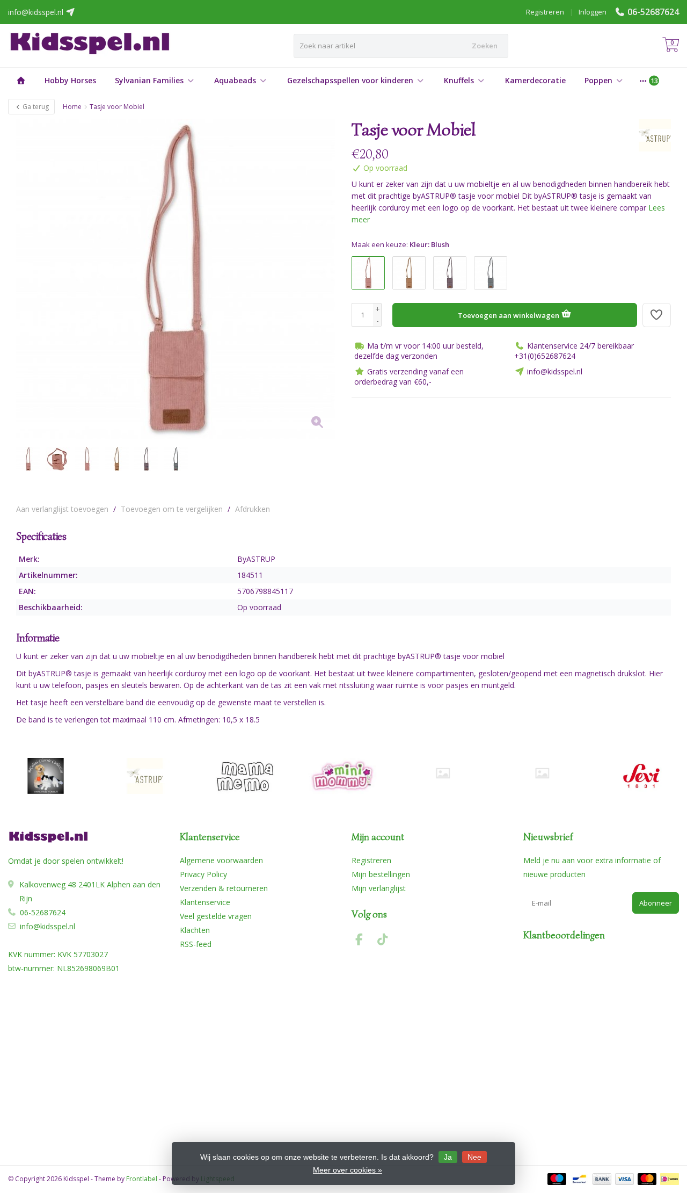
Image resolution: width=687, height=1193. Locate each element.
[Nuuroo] (442, 773)
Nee (474, 1157)
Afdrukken (252, 509)
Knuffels (459, 80)
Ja (448, 1157)
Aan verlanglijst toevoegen (62, 509)
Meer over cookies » (347, 1170)
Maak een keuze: (400, 244)
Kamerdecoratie (535, 80)
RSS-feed (195, 944)
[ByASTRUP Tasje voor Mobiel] (175, 279)
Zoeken (485, 45)
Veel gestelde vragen (216, 916)
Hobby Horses (70, 80)
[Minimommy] (343, 776)
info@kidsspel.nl (47, 926)
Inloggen (592, 12)
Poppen (598, 80)
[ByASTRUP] (651, 135)
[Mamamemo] (244, 776)
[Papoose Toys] (542, 773)
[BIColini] (45, 776)
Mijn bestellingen (381, 874)
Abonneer (655, 903)
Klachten (195, 930)
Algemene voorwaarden (221, 860)
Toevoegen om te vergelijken (172, 509)
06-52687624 (653, 12)
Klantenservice (205, 902)
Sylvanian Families (149, 80)
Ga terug (35, 106)
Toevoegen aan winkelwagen (509, 315)
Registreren (545, 12)
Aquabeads (235, 80)
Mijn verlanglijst (379, 888)
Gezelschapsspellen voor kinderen (350, 80)
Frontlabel (141, 1178)
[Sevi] (641, 776)
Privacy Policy (203, 874)
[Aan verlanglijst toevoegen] (656, 315)
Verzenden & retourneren (224, 888)
